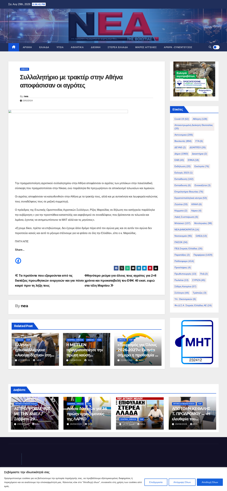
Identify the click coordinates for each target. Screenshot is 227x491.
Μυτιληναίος (203, 223)
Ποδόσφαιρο (184, 261)
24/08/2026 (75, 360)
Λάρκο (196, 210)
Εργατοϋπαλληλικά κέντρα (190, 198)
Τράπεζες (199, 292)
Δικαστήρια (199, 153)
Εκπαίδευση (183, 179)
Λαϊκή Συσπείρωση (186, 217)
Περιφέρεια (203, 254)
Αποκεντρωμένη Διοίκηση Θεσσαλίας (193, 127)
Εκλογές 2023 (183, 172)
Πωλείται (181, 280)
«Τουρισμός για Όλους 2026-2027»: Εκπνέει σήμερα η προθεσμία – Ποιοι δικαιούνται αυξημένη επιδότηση (137, 355)
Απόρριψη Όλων (182, 482)
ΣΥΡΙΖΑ (198, 280)
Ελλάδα (44, 47)
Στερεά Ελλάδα (118, 47)
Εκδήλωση (182, 166)
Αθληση (200, 119)
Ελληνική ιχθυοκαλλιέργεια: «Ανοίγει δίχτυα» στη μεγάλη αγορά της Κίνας (33, 355)
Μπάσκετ (182, 223)
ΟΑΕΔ (201, 236)
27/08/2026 (24, 360)
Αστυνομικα (183, 134)
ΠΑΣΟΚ (180, 242)
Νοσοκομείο (183, 236)
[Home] (13, 47)
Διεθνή (95, 47)
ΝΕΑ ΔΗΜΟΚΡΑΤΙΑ (186, 229)
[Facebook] (18, 258)
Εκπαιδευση (182, 185)
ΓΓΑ (199, 141)
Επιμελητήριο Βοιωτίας (188, 191)
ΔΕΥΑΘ (180, 147)
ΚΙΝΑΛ (196, 204)
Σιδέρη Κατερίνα (185, 286)
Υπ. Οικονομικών (185, 299)
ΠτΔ (204, 273)
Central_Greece (75, 340)
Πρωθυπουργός (185, 273)
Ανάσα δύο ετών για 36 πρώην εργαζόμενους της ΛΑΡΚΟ (87, 413)
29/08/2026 (23, 424)
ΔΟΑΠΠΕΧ (198, 147)
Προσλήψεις (182, 267)
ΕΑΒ (179, 160)
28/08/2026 (76, 424)
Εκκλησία (201, 166)
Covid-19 (181, 119)
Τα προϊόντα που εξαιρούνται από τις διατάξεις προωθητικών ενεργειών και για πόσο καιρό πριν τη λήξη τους (49, 280)
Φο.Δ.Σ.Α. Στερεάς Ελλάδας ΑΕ (193, 305)
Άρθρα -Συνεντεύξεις (178, 47)
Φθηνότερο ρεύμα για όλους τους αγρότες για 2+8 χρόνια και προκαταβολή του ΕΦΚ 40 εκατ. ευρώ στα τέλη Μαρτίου (120, 280)
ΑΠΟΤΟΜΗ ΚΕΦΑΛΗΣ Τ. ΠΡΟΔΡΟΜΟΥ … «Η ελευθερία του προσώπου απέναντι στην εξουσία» (191, 419)
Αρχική (27, 47)
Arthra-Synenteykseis (26, 404)
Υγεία (60, 47)
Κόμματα (180, 210)
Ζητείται (181, 204)
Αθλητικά (77, 47)
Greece (24, 69)
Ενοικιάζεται (203, 185)
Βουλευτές (183, 141)
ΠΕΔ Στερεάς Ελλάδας (188, 248)
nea (26, 96)
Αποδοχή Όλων (210, 482)
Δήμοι (181, 153)
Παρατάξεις (182, 254)
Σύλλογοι (181, 292)
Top (28, 340)
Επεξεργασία (156, 482)
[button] (210, 47)
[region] (113, 479)
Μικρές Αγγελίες (146, 47)
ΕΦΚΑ (193, 160)
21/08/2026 (127, 360)
